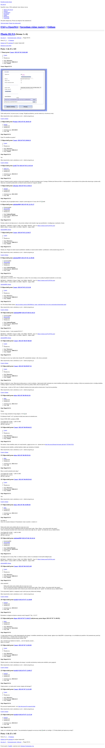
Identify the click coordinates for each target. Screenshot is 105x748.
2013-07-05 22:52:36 (24, 287)
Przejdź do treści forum (6, 2)
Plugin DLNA (8, 34)
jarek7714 (16, 165)
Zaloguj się (3, 43)
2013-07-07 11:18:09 (25, 599)
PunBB (10, 746)
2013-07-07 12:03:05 (25, 645)
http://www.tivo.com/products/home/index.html (54, 304)
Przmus (15, 121)
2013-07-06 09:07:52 (25, 366)
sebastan (15, 186)
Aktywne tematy (5, 23)
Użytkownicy (7, 12)
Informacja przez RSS (6, 45)
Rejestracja (6, 16)
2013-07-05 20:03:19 (24, 121)
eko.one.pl (3, 4)
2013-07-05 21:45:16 (26, 165)
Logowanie (6, 18)
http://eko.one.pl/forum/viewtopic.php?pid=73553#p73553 (59, 444)
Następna (11, 40)
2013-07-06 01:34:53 (28, 312)
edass (15, 395)
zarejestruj (10, 43)
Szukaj (5, 15)
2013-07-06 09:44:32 (25, 427)
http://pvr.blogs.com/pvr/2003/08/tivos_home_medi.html (29, 304)
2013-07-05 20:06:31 (24, 140)
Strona (4, 118)
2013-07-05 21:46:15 (25, 186)
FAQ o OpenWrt (9, 27)
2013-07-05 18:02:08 (21, 52)
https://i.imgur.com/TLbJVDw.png (46, 225)
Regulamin (6, 14)
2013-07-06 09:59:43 (25, 479)
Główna (6, 11)
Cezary (12, 52)
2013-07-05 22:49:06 (27, 258)
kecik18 (16, 599)
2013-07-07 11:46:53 (24, 618)
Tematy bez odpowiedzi (15, 23)
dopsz (15, 618)
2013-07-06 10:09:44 (23, 505)
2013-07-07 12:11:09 (25, 689)
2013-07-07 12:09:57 (25, 670)
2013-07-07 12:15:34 (25, 714)
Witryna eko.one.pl (8, 9)
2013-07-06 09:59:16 (23, 455)
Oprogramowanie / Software (14, 37)
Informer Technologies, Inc (27, 746)
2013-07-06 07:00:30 (25, 341)
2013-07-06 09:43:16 (23, 395)
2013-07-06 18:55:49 (25, 566)
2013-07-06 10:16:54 (28, 538)
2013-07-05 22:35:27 (27, 204)
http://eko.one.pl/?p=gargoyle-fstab (26, 706)
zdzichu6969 (17, 204)
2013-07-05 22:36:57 (24, 232)
